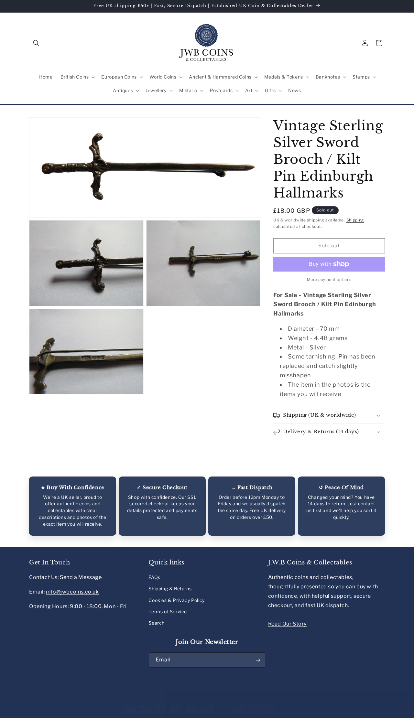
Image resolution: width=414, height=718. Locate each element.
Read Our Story (287, 624)
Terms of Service (167, 611)
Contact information (295, 714)
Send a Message (81, 577)
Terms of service (220, 714)
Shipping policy (256, 714)
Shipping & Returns (169, 589)
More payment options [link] (329, 279)
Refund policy (153, 714)
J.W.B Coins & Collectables (70, 715)
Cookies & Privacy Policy (176, 600)
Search (156, 623)
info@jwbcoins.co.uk (72, 592)
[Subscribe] (258, 660)
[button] (36, 43)
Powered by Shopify (115, 715)
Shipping (355, 220)
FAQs (154, 577)
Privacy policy (185, 714)
